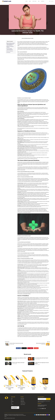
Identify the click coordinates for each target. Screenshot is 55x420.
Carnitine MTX (33, 387)
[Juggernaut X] (45, 381)
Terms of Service (23, 404)
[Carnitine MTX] (33, 381)
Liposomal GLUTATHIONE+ (10, 387)
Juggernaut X (45, 387)
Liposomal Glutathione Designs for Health (27, 38)
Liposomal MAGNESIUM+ (21, 387)
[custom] (38, 408)
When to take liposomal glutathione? (40, 343)
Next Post (48, 341)
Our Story (12, 401)
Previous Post (7, 341)
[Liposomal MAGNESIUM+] (21, 381)
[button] (49, 1)
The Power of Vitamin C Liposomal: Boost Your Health (16, 343)
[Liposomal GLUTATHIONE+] (9, 381)
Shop (11, 398)
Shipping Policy (22, 401)
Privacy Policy (22, 398)
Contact (12, 404)
